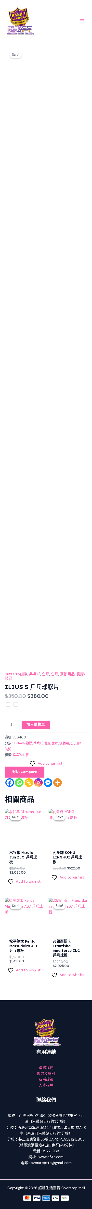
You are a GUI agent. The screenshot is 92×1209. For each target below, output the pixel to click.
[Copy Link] (29, 782)
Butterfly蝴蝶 (16, 674)
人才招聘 (46, 1085)
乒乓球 (34, 674)
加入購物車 (35, 724)
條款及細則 (46, 1073)
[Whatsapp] (19, 782)
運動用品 (67, 674)
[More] (57, 782)
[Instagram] (38, 782)
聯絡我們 (46, 1068)
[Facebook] (9, 782)
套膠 (45, 674)
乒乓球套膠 (21, 755)
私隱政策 (46, 1079)
